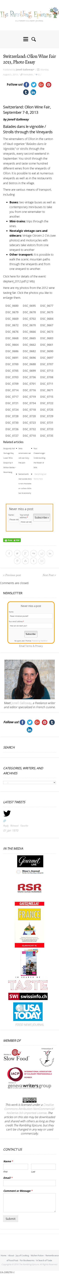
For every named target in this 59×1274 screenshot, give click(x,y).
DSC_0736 (29, 377)
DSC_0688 (29, 364)
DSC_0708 (46, 377)
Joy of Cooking (22, 1255)
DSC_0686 (11, 351)
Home (3, 1255)
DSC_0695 (29, 306)
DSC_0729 (46, 416)
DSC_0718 (29, 410)
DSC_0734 (29, 403)
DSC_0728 (11, 416)
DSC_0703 (11, 377)
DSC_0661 (46, 345)
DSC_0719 (29, 397)
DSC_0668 (11, 338)
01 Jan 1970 (10, 830)
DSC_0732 (29, 429)
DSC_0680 (11, 306)
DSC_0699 (29, 371)
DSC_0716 (29, 390)
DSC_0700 (11, 364)
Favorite (24, 825)
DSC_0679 (11, 312)
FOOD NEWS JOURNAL (29, 1024)
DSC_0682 (29, 351)
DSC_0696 (29, 358)
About (11, 1255)
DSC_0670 (29, 325)
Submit (11, 1219)
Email (7, 1178)
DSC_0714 (11, 390)
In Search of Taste (44, 1260)
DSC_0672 (11, 325)
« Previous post (12, 575)
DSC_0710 (29, 436)
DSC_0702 (29, 319)
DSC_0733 (46, 429)
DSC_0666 (29, 332)
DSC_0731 (46, 423)
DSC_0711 (46, 384)
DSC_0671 (46, 390)
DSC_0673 (46, 332)
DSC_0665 (29, 338)
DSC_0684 (46, 319)
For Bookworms (27, 1260)
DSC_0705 (11, 371)
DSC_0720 (29, 416)
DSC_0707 (46, 364)
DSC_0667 (46, 325)
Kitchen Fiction (37, 1255)
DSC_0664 (11, 345)
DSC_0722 (46, 403)
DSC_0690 (46, 351)
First (5, 1171)
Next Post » (49, 575)
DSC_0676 (11, 332)
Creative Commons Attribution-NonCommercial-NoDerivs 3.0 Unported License (29, 1109)
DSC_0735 (46, 436)
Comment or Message (17, 1191)
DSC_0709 (11, 384)
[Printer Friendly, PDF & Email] (12, 539)
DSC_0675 (46, 312)
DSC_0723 (29, 423)
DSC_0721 (11, 403)
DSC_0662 (29, 345)
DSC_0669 (11, 319)
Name (8, 1161)
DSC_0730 (11, 423)
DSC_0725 (46, 410)
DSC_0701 (29, 384)
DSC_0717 (11, 397)
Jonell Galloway (24, 69)
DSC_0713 (46, 371)
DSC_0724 (11, 410)
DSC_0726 (11, 429)
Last (33, 1171)
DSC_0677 (46, 306)
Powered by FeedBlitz (39, 641)
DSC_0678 (29, 312)
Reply (5, 825)
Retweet (14, 825)
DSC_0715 (46, 397)
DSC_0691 (11, 358)
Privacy (39, 645)
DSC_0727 (11, 436)
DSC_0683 (46, 338)
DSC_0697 (46, 358)
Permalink (28, 74)
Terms (28, 645)
